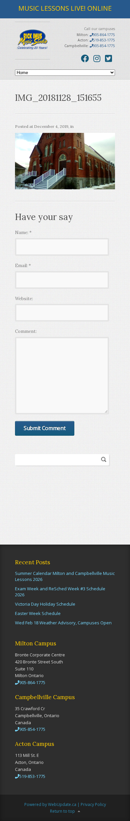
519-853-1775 (104, 40)
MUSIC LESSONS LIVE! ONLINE (65, 8)
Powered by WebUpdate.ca (50, 804)
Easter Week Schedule (38, 613)
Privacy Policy (93, 804)
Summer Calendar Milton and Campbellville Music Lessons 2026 (65, 576)
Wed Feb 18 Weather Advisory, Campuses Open (63, 623)
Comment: (26, 331)
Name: (23, 232)
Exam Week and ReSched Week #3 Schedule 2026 (60, 592)
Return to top (62, 811)
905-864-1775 (104, 34)
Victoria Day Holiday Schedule (45, 604)
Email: (23, 265)
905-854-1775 (104, 45)
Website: (24, 298)
